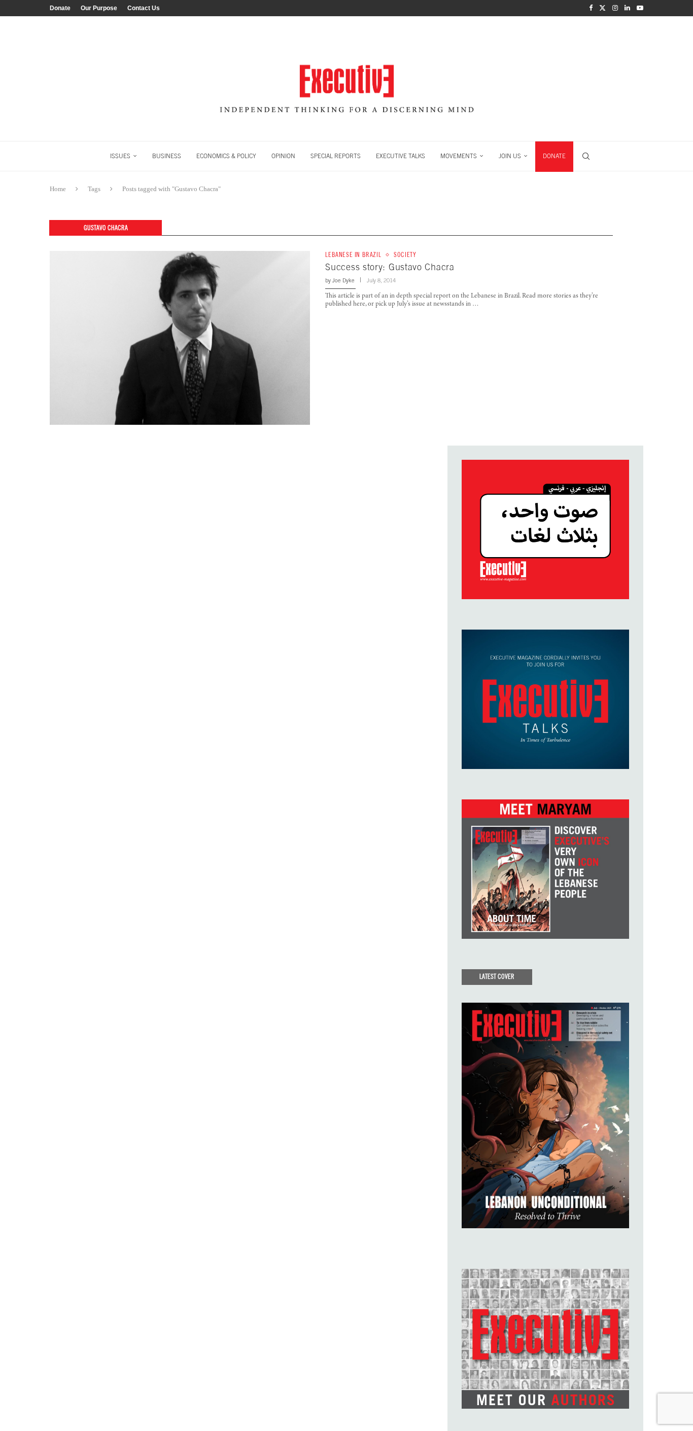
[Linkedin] (627, 8)
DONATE (554, 156)
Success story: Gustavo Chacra (389, 267)
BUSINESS (166, 156)
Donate (60, 8)
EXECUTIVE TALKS (400, 156)
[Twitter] (602, 8)
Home (58, 189)
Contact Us (143, 8)
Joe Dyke (343, 280)
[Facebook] (591, 8)
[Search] (586, 156)
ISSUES (120, 156)
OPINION (283, 156)
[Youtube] (640, 8)
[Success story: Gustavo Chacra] (180, 337)
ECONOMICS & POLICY (226, 156)
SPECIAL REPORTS (335, 156)
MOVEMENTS (458, 156)
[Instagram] (615, 8)
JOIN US (510, 156)
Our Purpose (99, 8)
